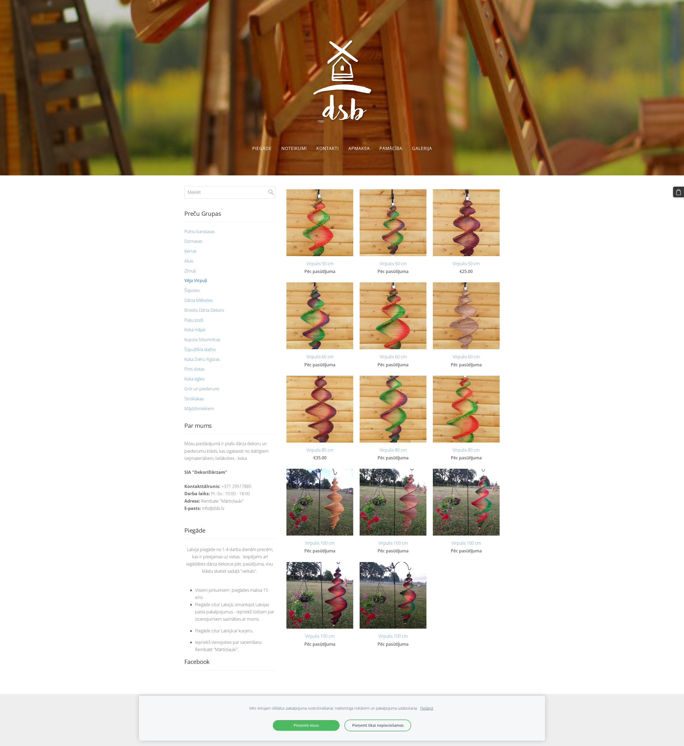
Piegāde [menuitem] (262, 148)
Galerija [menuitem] (422, 148)
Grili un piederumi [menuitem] (201, 389)
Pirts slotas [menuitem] (194, 369)
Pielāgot (426, 708)
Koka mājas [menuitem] (194, 330)
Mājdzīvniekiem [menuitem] (199, 409)
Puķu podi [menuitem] (194, 320)
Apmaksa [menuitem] (359, 148)
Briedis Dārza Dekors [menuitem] (204, 310)
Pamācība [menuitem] (390, 148)
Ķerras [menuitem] (190, 251)
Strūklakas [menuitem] (194, 399)
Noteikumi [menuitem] (294, 148)
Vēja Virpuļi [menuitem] (195, 280)
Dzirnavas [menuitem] (193, 241)
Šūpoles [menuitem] (192, 290)
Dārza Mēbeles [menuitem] (198, 300)
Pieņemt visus (306, 725)
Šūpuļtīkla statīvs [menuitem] (200, 349)
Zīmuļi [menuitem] (190, 271)
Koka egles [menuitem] (194, 379)
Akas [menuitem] (188, 261)
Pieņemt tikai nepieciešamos (378, 725)
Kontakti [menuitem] (327, 148)
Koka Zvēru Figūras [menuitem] (202, 359)
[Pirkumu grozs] (678, 192)
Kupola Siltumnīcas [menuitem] (202, 340)
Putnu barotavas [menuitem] (199, 231)
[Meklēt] (271, 192)
